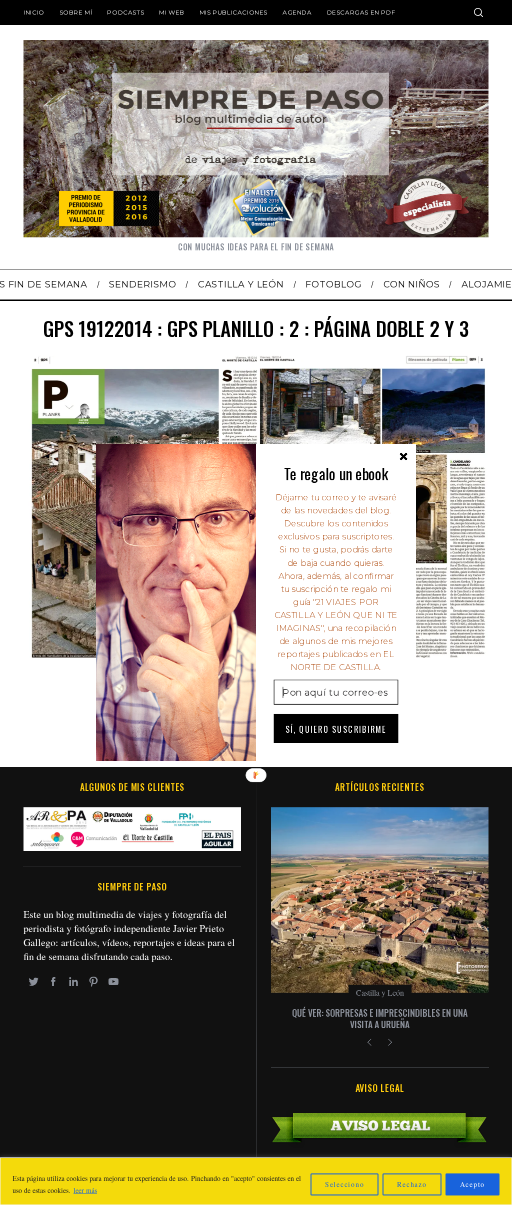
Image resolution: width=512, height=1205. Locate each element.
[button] (336, 473)
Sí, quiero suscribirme (336, 728)
